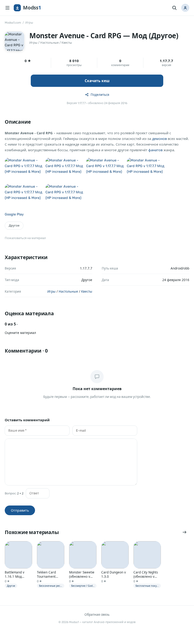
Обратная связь (97, 614)
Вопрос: (14, 493)
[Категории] (7, 8)
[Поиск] (174, 8)
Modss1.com (13, 22)
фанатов (155, 150)
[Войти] (185, 8)
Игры (29, 22)
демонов (159, 139)
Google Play (14, 214)
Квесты (67, 42)
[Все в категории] (184, 532)
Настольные (49, 42)
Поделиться (100, 95)
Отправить (20, 510)
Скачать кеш (97, 80)
